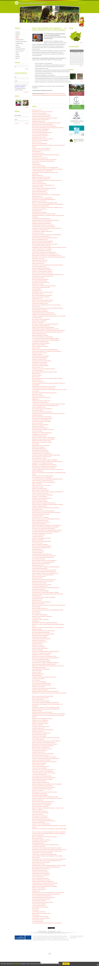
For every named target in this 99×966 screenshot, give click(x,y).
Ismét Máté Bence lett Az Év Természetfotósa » (41, 654)
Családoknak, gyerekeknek (21, 41)
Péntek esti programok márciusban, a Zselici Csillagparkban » (44, 560)
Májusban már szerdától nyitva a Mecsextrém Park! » (42, 712)
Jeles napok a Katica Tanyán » (38, 153)
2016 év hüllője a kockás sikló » (38, 258)
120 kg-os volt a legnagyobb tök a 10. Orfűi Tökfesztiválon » (44, 820)
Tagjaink (17, 35)
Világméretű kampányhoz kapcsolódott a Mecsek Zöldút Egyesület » (45, 691)
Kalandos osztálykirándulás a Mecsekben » (40, 697)
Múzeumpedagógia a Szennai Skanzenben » (41, 868)
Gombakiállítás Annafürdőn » (37, 515)
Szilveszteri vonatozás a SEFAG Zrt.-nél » (40, 158)
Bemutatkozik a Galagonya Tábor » (39, 640)
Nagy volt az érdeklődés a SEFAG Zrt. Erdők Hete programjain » (44, 836)
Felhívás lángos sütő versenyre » (38, 396)
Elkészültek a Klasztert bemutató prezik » (40, 450)
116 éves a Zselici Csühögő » (38, 876)
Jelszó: (16, 119)
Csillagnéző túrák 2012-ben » (38, 186)
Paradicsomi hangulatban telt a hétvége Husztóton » (42, 785)
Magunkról (18, 33)
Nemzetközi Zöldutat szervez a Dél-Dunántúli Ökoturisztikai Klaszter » (46, 220)
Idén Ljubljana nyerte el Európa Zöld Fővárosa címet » (42, 276)
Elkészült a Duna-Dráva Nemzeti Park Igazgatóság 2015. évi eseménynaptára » (47, 627)
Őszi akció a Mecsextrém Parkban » (39, 822)
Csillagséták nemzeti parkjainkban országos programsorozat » (44, 688)
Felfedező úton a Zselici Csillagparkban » (40, 720)
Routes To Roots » (35, 908)
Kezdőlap (18, 32)
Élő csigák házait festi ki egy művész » (39, 750)
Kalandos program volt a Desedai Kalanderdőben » (42, 776)
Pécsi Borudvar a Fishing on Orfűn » (39, 137)
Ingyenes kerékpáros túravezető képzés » (40, 427)
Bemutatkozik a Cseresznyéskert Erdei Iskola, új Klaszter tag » (44, 464)
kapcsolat (81, 2)
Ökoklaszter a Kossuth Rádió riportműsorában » (41, 602)
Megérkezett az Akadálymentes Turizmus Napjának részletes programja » (46, 122)
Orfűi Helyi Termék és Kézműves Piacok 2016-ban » (42, 273)
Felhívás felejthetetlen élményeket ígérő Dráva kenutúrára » (44, 467)
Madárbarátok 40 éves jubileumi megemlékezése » (42, 432)
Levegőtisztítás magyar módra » (38, 728)
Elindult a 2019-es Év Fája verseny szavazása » (41, 397)
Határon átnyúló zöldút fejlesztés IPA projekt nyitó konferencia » (44, 392)
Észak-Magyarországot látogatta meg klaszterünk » (42, 533)
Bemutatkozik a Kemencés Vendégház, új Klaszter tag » (43, 429)
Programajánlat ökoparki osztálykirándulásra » (41, 669)
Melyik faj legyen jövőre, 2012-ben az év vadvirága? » (42, 138)
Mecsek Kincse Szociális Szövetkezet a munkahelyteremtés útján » (45, 796)
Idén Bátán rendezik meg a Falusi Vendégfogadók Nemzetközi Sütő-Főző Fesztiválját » (49, 865)
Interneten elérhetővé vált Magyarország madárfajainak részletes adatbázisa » (47, 855)
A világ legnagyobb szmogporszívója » (39, 793)
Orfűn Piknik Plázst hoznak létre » (38, 764)
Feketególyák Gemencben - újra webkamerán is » (42, 453)
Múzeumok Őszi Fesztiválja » (38, 284)
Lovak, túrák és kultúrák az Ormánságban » (40, 812)
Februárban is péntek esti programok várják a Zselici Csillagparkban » (46, 709)
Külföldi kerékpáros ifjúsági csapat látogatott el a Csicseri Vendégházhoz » (46, 525)
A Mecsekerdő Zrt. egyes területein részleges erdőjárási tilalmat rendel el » (46, 860)
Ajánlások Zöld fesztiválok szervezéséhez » (40, 806)
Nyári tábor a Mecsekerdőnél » (38, 731)
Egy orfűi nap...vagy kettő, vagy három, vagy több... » (42, 271)
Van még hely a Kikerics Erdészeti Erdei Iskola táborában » (43, 528)
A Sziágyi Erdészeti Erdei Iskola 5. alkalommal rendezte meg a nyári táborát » (47, 798)
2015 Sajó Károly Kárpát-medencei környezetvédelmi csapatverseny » (46, 587)
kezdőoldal (79, 2)
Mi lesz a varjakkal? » (36, 680)
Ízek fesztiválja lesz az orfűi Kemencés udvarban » (42, 442)
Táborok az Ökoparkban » (37, 670)
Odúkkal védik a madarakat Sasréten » (39, 488)
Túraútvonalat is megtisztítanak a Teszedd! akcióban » (42, 336)
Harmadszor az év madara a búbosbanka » (40, 619)
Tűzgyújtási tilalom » (36, 891)
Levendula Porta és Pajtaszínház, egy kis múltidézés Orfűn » (44, 252)
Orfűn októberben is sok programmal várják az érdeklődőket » (44, 126)
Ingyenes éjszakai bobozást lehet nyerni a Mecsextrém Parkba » (44, 372)
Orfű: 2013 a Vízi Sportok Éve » (38, 381)
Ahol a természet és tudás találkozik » (39, 681)
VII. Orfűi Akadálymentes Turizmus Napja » (40, 916)
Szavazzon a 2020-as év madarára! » (39, 113)
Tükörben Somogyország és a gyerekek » (40, 346)
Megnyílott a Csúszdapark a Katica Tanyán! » (41, 178)
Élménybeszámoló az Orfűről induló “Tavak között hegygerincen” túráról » (46, 255)
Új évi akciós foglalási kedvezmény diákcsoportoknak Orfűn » (44, 188)
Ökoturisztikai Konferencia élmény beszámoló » (41, 116)
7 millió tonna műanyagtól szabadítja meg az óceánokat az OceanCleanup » (47, 180)
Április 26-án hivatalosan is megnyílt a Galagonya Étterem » (44, 437)
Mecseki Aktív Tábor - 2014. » (38, 367)
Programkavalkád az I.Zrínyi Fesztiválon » (40, 434)
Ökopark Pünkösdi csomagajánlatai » (39, 320)
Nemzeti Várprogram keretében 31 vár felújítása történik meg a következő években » (48, 330)
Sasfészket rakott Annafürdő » (38, 835)
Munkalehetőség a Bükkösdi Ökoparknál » (40, 795)
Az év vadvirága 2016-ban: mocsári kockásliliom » (42, 477)
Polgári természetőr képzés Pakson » (39, 191)
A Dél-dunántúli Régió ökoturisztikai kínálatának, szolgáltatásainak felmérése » (47, 461)
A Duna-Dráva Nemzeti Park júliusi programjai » (41, 114)
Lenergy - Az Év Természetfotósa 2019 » (40, 134)
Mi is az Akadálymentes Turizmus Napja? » (40, 135)
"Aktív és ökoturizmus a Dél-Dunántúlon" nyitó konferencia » (44, 388)
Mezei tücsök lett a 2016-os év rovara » (39, 352)
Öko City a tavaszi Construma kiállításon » (40, 140)
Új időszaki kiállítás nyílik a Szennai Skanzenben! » (42, 554)
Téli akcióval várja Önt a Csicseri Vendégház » (41, 148)
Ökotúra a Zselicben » (36, 373)
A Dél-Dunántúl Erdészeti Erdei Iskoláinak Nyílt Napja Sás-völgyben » (46, 338)
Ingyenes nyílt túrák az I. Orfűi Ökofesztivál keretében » (43, 480)
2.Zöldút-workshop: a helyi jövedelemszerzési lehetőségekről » (44, 854)
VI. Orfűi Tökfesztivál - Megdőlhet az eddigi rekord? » (42, 231)
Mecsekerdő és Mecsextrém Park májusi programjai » (42, 902)
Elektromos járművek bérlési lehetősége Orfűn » (41, 913)
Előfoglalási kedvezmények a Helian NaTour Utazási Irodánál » (44, 761)
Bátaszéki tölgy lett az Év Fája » (38, 603)
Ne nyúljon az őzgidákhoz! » (37, 724)
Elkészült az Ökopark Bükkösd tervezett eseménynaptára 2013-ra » (45, 253)
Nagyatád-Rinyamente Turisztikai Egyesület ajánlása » (43, 745)
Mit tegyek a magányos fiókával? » (39, 344)
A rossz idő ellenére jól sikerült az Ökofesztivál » (41, 245)
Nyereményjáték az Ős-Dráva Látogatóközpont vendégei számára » (45, 172)
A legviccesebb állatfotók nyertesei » (39, 266)
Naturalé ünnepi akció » (37, 600)
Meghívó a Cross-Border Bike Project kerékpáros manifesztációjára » (45, 526)
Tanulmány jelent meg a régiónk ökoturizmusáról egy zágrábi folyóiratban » (47, 234)
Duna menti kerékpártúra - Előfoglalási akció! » (41, 732)
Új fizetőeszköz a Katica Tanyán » (38, 686)
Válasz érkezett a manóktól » (37, 410)
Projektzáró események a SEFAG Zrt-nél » (40, 721)
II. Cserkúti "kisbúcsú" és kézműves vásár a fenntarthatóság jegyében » (46, 340)
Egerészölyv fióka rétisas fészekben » (39, 734)
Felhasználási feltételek (52, 931)
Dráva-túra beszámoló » (37, 375)
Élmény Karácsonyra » (36, 613)
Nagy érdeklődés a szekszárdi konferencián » (41, 282)
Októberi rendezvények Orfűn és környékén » (41, 514)
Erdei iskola (18, 47)
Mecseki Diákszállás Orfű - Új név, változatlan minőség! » (43, 633)
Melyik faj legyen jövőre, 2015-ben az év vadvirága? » (42, 581)
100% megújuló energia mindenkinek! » (40, 817)
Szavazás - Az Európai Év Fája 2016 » (39, 261)
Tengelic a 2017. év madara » (38, 790)
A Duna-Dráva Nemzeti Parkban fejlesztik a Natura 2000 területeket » (45, 758)
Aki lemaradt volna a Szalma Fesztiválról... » (40, 229)
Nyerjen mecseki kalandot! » (37, 423)
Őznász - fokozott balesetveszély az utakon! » (41, 766)
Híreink (17, 37)
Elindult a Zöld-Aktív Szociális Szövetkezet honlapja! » (42, 300)
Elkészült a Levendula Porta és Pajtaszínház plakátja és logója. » (45, 202)
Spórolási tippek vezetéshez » (38, 293)
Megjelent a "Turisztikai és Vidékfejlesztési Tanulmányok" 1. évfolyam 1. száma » (48, 808)
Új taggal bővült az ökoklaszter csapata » (40, 303)
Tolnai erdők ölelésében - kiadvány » (39, 458)
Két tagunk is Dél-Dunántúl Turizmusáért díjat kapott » (42, 729)
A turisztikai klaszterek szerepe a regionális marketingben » (43, 226)
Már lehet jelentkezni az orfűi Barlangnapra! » (41, 747)
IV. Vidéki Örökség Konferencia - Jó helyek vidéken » (42, 170)
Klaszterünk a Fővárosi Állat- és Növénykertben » (41, 221)
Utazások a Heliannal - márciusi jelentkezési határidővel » (43, 562)
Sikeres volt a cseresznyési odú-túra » (39, 183)
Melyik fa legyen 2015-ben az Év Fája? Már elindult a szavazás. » (45, 792)
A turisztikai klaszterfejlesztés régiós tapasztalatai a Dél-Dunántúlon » (45, 507)
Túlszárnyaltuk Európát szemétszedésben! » (41, 356)
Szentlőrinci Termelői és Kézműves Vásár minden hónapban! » (44, 570)
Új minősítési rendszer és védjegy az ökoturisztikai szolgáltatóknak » (45, 662)
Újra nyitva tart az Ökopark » (37, 649)
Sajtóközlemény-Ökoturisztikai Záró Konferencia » (42, 223)
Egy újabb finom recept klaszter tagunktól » (40, 590)
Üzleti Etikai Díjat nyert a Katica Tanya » (40, 841)
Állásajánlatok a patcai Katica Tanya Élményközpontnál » (43, 510)
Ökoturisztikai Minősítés (20, 49)
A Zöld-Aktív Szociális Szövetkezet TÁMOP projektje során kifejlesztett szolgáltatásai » (49, 833)
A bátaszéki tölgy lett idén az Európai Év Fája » (41, 400)
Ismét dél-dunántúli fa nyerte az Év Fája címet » (41, 879)
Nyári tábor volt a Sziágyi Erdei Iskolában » (40, 424)
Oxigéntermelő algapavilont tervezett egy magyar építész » (43, 897)
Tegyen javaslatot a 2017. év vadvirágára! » (40, 517)
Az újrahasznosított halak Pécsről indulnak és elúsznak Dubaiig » (45, 883)
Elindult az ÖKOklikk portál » (37, 175)
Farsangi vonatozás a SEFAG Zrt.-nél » (39, 641)
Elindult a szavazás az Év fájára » (38, 863)
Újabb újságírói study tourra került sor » (40, 362)
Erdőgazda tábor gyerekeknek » (38, 843)
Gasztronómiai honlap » (37, 210)
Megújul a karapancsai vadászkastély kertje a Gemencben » (44, 503)
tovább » (26, 107)
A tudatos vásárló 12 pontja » (37, 487)
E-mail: (16, 81)
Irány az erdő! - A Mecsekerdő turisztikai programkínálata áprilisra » (45, 349)
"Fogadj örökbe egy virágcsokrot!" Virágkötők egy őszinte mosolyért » (45, 328)
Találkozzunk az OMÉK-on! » (37, 809)
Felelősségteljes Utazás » (37, 549)
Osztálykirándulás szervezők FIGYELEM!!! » (40, 205)
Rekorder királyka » (36, 162)
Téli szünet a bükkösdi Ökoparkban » (39, 903)
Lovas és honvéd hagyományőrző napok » (40, 878)
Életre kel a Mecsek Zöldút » (37, 838)
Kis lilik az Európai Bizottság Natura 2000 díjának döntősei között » (45, 405)
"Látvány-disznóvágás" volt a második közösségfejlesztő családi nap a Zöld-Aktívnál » (49, 832)
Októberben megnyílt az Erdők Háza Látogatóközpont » (43, 881)
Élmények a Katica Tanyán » (37, 645)
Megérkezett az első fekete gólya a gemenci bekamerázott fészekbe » (45, 657)
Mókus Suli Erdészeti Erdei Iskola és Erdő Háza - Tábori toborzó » (45, 244)
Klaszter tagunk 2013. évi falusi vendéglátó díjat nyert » (43, 475)
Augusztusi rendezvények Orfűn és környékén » (41, 760)
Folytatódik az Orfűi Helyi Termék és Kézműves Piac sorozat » (44, 314)
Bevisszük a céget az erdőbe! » (38, 550)
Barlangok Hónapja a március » (38, 565)
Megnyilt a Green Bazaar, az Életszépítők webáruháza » (43, 574)
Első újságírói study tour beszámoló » (39, 499)
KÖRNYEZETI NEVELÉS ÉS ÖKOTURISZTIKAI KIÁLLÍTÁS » (44, 213)
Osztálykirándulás (19, 43)
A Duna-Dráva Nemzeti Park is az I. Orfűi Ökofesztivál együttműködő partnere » (47, 479)
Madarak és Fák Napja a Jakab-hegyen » (40, 689)
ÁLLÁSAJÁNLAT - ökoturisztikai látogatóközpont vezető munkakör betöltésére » (47, 265)
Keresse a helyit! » (35, 443)
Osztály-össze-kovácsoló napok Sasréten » (40, 871)
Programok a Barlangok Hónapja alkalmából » (41, 268)
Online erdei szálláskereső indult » (39, 333)
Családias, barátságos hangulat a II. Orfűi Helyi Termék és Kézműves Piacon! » (47, 469)
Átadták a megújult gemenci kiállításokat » (40, 335)
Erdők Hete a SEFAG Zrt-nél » (38, 800)
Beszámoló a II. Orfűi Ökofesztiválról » (39, 506)
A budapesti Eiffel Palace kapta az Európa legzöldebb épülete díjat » (45, 844)
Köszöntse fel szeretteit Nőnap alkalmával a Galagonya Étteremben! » (46, 651)
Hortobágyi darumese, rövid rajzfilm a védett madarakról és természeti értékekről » (48, 892)
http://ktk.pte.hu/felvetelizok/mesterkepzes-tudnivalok (55, 95)
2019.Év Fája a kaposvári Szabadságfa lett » (41, 129)
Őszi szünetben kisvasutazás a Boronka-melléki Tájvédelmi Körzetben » (46, 867)
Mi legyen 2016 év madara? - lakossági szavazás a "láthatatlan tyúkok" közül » (47, 332)
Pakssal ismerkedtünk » (36, 164)
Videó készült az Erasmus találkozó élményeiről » (42, 803)
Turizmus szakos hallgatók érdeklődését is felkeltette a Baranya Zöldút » (46, 455)
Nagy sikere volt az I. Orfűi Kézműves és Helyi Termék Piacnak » (44, 466)
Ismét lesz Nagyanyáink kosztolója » (39, 523)
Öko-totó (17, 58)
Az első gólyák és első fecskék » (38, 678)
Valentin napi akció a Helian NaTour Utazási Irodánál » (43, 696)
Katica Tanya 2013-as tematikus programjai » (41, 236)
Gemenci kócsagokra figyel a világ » (39, 780)
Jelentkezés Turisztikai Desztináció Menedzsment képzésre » (44, 677)
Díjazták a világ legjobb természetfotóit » (40, 130)
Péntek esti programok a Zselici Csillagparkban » (41, 804)
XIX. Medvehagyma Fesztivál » (38, 919)
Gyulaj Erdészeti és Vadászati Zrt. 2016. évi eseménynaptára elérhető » (46, 707)
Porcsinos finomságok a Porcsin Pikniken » (40, 189)
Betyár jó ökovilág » (36, 376)
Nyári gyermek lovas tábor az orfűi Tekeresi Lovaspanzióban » (44, 756)
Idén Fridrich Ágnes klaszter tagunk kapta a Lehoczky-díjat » (44, 555)
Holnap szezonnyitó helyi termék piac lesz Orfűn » (42, 748)
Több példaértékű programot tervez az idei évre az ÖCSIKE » (44, 386)
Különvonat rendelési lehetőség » (38, 646)
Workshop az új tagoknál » (37, 354)
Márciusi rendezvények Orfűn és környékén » (41, 296)
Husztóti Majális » (35, 910)
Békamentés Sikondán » (37, 675)
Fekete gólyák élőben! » (37, 289)
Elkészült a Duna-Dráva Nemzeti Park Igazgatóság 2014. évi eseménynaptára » (47, 204)
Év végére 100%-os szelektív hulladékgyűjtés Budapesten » (44, 199)
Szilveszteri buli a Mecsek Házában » (39, 582)
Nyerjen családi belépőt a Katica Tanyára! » (40, 755)
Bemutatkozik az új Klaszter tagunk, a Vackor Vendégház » (43, 439)
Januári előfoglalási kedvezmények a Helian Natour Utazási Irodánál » (46, 737)
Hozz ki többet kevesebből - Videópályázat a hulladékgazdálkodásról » (46, 566)
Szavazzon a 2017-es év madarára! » (39, 736)
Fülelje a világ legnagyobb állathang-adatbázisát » (42, 788)
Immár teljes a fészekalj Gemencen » (39, 359)
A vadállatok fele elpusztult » (37, 536)
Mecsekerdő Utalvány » (36, 151)
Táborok (17, 45)
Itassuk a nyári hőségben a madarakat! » (40, 501)
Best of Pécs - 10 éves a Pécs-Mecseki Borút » (41, 824)
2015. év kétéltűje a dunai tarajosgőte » (40, 614)
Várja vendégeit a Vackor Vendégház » (39, 637)
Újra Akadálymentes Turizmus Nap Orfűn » (40, 907)
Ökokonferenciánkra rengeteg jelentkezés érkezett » (42, 418)
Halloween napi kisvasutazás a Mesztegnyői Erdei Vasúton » (44, 579)
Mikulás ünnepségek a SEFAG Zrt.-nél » (40, 608)
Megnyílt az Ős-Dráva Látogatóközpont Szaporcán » (42, 718)
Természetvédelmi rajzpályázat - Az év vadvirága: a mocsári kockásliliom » (46, 351)
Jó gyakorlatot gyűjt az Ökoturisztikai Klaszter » (41, 218)
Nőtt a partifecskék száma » (37, 509)
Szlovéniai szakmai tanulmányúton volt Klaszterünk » (42, 495)
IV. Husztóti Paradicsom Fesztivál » (39, 911)
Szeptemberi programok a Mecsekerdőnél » (40, 119)
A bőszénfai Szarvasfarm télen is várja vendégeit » (42, 249)
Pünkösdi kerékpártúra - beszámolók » (39, 309)
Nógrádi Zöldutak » (36, 621)
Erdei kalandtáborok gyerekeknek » (39, 448)
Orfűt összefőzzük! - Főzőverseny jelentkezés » (41, 918)
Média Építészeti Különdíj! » (37, 598)
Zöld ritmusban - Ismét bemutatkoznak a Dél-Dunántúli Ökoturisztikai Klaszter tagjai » (49, 257)
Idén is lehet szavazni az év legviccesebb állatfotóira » (42, 124)
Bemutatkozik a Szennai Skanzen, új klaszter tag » (42, 498)
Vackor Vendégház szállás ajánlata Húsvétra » (41, 899)
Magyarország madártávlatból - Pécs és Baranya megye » (43, 630)
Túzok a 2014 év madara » (37, 431)
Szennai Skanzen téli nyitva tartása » (39, 763)
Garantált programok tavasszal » (38, 277)
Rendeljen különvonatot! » (37, 578)
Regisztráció (17, 123)
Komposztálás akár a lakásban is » (39, 589)
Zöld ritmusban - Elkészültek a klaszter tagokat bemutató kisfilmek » (45, 324)
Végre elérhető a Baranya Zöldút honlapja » (40, 451)
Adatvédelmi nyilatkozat (42, 931)
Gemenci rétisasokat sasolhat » (38, 263)
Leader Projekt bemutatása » (37, 921)
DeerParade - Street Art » (37, 142)
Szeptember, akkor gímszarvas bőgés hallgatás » (41, 421)
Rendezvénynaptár (19, 39)
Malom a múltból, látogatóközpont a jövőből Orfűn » (42, 295)
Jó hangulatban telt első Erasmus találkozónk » (41, 419)
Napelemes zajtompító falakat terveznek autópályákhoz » (43, 327)
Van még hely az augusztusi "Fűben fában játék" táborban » (44, 368)
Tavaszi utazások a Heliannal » (38, 699)
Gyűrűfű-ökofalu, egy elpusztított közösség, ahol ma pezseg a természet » (46, 304)
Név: (16, 77)
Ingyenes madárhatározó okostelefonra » (40, 544)
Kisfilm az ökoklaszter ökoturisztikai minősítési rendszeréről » (44, 664)
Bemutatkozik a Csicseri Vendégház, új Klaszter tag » (42, 463)
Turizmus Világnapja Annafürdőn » (39, 166)
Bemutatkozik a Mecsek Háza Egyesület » (40, 635)
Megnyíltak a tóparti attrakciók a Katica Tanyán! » (41, 177)
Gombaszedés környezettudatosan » (39, 435)
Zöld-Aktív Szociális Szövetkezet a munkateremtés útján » (43, 312)
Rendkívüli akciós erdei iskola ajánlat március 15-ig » (42, 292)
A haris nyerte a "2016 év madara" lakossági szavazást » (43, 769)
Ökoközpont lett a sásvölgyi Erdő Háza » (40, 357)
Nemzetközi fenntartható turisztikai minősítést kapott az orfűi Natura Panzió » (47, 923)
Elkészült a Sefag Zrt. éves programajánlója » (41, 701)
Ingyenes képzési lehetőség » (38, 539)
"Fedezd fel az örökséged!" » (37, 552)
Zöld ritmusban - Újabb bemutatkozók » (40, 496)
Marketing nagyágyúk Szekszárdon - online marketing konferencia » (45, 573)
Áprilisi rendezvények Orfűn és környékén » (40, 490)
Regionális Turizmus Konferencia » (39, 887)
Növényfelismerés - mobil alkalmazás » (40, 364)
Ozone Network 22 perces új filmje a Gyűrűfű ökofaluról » (43, 161)
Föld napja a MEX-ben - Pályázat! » (39, 900)
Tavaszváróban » (35, 174)
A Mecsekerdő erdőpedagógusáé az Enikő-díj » (41, 538)
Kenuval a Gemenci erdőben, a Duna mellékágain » (42, 771)
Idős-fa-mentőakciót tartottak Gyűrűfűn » (40, 568)
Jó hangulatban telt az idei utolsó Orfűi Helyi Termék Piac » (43, 787)
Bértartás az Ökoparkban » (37, 710)
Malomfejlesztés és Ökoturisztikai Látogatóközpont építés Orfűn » (45, 622)
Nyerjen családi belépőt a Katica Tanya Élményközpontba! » (44, 482)
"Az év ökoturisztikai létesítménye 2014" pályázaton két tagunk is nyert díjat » (47, 530)
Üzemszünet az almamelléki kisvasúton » (40, 402)
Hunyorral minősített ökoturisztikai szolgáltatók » (41, 661)
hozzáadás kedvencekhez (83, 2)
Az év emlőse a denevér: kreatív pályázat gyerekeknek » (43, 557)
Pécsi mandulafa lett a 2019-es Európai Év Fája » (42, 895)
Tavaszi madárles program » (37, 370)
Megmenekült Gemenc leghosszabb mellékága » (41, 685)
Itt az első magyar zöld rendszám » (39, 846)
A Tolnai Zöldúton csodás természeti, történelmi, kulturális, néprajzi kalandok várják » (48, 403)
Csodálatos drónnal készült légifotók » (39, 768)
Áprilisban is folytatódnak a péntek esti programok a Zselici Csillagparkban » (47, 784)
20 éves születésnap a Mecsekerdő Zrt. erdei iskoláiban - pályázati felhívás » (47, 851)
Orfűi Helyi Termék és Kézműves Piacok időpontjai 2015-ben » (44, 656)
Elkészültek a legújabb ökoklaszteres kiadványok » (42, 269)
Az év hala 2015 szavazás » (37, 542)
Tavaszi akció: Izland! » (36, 672)
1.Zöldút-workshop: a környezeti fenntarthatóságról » (42, 852)
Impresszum (59, 931)
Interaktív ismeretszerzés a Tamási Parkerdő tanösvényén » (43, 742)
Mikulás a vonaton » (36, 348)
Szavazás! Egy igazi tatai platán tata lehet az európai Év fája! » (44, 159)
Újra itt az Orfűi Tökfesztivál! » (38, 814)
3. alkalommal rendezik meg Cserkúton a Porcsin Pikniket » (43, 772)
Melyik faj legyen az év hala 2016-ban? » (40, 816)
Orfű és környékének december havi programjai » (42, 416)
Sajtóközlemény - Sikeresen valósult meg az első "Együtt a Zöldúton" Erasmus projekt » (49, 849)
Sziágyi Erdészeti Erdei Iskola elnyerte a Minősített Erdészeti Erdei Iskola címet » (48, 274)
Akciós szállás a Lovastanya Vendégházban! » (41, 319)
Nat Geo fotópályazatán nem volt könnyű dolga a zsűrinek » (44, 777)
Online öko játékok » (36, 857)
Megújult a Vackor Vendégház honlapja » (40, 723)
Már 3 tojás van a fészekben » (38, 322)
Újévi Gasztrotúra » (36, 915)
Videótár (17, 54)
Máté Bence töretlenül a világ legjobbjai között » (41, 541)
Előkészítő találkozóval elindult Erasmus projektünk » (42, 779)
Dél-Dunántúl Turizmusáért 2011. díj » (39, 209)
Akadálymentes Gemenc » (37, 298)
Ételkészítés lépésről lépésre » (38, 673)
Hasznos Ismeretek (19, 50)
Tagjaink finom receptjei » (37, 629)
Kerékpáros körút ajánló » (37, 196)
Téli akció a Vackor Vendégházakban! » (40, 143)
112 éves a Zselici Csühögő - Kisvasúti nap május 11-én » (43, 185)
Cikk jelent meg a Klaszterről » (38, 233)
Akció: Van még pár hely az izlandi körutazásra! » (41, 456)
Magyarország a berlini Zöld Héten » (39, 201)
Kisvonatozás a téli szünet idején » (39, 576)
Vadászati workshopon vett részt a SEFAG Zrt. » (41, 522)
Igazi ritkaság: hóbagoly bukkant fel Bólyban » (41, 632)
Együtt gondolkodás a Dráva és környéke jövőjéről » (42, 197)
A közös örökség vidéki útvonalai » (39, 905)
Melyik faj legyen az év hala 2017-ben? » (40, 260)
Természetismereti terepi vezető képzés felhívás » (42, 360)
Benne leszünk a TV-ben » (37, 394)
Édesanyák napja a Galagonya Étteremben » (41, 325)
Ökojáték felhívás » (36, 399)
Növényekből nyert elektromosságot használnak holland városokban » (46, 154)
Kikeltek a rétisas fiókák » (37, 483)
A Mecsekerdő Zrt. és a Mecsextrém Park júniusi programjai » (44, 285)
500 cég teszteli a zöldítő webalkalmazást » (40, 341)
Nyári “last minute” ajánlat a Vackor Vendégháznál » (42, 408)
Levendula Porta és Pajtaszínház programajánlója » (42, 411)
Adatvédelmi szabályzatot (20, 86)
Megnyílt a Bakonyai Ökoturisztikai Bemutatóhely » (42, 242)
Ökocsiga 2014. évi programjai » (38, 447)
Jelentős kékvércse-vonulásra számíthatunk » (41, 343)
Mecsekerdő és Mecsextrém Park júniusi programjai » (42, 241)
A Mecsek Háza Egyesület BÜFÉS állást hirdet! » (41, 683)
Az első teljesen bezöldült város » (38, 534)
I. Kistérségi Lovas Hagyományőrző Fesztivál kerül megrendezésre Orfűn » (46, 228)
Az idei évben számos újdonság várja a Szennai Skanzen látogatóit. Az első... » (47, 207)
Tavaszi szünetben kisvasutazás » (38, 558)
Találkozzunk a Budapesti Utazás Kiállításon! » (41, 563)
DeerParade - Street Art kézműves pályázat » (41, 726)
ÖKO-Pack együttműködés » (37, 471)
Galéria (17, 52)
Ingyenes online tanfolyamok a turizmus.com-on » (42, 301)
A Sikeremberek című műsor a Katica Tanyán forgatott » (43, 753)
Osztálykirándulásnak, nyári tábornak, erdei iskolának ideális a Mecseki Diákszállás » (49, 713)
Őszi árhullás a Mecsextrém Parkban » (39, 870)
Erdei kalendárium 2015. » (37, 156)
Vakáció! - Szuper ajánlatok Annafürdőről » (40, 365)
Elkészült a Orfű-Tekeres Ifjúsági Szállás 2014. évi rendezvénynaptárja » (46, 194)
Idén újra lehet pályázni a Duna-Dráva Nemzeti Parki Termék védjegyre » (46, 512)
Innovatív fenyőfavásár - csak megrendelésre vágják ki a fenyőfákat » (45, 592)
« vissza (65, 28)
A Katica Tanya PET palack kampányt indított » (41, 287)
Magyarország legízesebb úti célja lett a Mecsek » (42, 819)
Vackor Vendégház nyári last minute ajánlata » (41, 862)
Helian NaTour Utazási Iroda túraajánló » (40, 648)
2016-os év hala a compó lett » (38, 739)
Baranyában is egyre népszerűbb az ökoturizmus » (42, 616)
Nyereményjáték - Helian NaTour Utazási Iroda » (41, 839)
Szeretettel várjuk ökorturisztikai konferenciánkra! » (42, 132)
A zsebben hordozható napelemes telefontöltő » (41, 638)
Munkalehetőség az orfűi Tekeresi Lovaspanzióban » (42, 111)
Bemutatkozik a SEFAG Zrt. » (37, 643)
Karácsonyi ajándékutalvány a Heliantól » (40, 520)
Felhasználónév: (18, 115)
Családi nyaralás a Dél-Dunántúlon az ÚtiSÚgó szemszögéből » (44, 459)
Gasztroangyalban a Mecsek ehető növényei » (41, 873)
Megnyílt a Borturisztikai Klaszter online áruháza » (42, 440)
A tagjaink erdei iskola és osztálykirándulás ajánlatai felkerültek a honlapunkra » (48, 504)
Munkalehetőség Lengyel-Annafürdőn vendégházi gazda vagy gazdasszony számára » (49, 247)
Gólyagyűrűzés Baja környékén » (38, 752)
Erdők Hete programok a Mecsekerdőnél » (40, 279)
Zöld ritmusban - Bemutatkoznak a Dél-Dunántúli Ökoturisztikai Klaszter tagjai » (47, 308)
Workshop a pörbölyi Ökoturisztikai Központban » (41, 250)
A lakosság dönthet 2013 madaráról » (39, 212)
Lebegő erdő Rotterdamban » (38, 181)
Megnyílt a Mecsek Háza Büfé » (38, 426)
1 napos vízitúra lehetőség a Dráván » (39, 774)
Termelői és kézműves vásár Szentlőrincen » (41, 875)
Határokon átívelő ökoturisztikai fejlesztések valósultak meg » (44, 571)
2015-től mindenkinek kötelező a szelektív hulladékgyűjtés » (44, 597)
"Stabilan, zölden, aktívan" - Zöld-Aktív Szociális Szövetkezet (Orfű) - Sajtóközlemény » (49, 859)
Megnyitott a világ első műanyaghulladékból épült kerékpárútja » (44, 886)
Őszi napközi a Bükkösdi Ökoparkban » (40, 281)
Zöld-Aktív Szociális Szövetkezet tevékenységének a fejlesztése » (45, 118)
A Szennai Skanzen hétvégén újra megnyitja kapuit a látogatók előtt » (45, 702)
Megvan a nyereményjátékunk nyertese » (40, 239)
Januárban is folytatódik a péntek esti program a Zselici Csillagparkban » (46, 740)
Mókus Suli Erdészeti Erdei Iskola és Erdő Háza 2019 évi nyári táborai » (46, 894)
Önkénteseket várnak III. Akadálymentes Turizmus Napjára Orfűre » (45, 167)
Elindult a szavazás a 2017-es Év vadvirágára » (41, 485)
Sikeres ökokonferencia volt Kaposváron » (40, 311)
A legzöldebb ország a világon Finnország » (40, 782)
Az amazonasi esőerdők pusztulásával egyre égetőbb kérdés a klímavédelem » (47, 169)
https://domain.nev (16, 3)
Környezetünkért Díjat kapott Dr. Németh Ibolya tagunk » (43, 801)
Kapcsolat (18, 56)
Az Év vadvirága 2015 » (36, 617)
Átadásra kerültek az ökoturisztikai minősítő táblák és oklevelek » (45, 744)
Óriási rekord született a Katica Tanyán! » (40, 193)
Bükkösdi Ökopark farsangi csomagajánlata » (41, 445)
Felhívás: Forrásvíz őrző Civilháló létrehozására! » (42, 546)
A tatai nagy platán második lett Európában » (41, 659)
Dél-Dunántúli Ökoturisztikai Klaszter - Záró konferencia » (43, 225)
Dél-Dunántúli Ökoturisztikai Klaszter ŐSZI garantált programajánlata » (46, 531)
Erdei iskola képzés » (36, 306)
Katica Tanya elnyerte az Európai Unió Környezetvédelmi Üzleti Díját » (46, 518)
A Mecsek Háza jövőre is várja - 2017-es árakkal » (42, 584)
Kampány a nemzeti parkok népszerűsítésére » (41, 150)
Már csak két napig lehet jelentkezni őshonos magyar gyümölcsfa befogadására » (48, 127)
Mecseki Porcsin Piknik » (37, 110)
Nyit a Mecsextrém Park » (37, 290)
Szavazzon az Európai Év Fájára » (39, 889)
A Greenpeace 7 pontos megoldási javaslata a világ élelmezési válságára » (47, 847)
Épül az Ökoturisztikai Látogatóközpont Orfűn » (41, 547)
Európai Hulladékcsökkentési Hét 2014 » (40, 586)
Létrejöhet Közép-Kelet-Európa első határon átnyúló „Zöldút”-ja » (45, 237)
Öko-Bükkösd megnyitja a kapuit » (39, 121)
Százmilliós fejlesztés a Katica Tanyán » (40, 811)
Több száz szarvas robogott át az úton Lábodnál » (42, 653)
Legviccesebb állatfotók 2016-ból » (39, 407)
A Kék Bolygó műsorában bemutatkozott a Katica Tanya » (43, 884)
